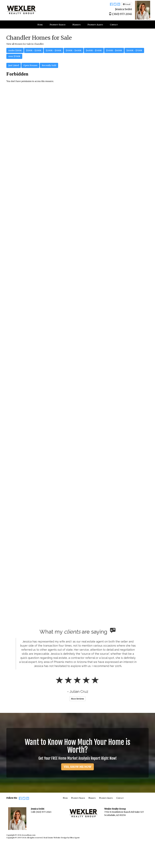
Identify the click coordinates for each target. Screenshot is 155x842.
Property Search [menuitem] (57, 24)
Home (65, 798)
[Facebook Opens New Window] (111, 4)
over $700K (14, 56)
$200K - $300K (53, 50)
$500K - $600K (114, 50)
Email (127, 4)
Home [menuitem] (40, 24)
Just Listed (13, 65)
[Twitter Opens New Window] (115, 4)
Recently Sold (49, 65)
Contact (120, 798)
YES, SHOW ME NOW (77, 766)
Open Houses (30, 65)
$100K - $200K (33, 50)
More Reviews (77, 699)
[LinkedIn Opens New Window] (118, 4)
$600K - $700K (134, 50)
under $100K (15, 50)
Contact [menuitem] (114, 24)
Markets (92, 798)
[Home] (21, 8)
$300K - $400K (73, 50)
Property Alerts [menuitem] (95, 24)
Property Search (78, 798)
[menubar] (77, 25)
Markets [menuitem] (76, 24)
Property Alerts (106, 798)
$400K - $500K (94, 50)
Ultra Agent (74, 838)
